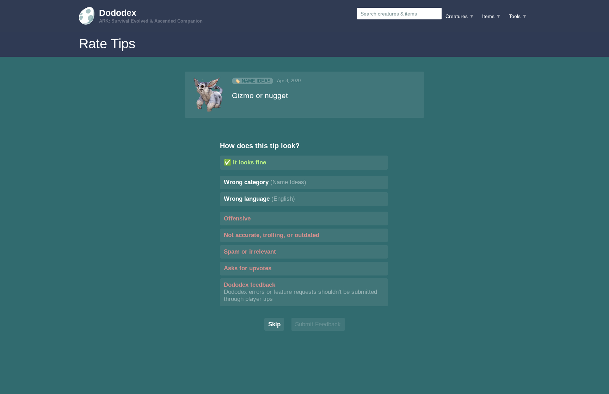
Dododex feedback (300, 291)
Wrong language (259, 198)
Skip (274, 324)
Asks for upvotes (247, 268)
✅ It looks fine (245, 162)
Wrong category (265, 182)
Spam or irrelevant (250, 251)
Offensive (237, 218)
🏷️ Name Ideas (253, 80)
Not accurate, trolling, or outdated (271, 235)
